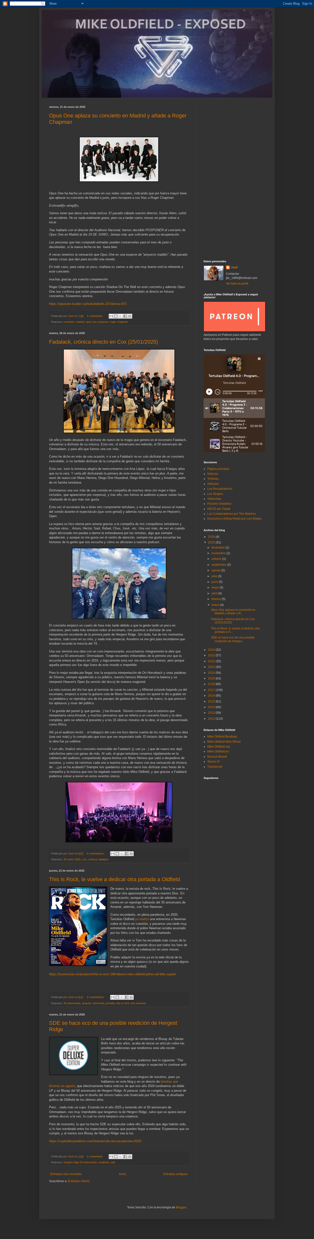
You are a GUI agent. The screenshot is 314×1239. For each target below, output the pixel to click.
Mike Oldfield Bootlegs (222, 736)
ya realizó (142, 919)
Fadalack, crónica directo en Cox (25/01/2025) (103, 342)
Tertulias (213, 478)
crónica (92, 859)
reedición (103, 1162)
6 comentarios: (96, 853)
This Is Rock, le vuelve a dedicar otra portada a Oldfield (114, 879)
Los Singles (215, 494)
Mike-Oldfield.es (218, 751)
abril (214, 593)
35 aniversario (72, 1003)
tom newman (138, 1003)
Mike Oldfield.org (218, 746)
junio (215, 582)
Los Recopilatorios (219, 488)
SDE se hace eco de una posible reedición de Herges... (233, 639)
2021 (212, 667)
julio (214, 576)
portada (110, 1003)
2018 (212, 684)
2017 (212, 690)
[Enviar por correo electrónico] (111, 316)
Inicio (122, 1174)
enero (215, 605)
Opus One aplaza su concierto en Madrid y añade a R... (233, 611)
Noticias (212, 474)
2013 (212, 712)
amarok (86, 1003)
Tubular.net (214, 766)
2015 (212, 701)
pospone (103, 321)
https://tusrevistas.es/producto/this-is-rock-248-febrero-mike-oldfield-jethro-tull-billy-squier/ (112, 974)
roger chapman (119, 321)
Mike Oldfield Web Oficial (224, 741)
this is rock (122, 1003)
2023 (212, 655)
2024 (212, 649)
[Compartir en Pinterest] (129, 316)
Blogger (181, 1207)
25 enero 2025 (72, 859)
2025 (212, 542)
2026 (212, 536)
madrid (80, 321)
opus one (91, 321)
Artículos (213, 484)
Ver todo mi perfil (237, 283)
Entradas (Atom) (79, 1181)
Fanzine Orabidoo (219, 503)
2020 (212, 673)
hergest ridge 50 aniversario (80, 1162)
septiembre (219, 564)
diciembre (218, 547)
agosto (216, 570)
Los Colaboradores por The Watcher (231, 513)
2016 (212, 695)
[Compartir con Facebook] (125, 316)
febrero (216, 599)
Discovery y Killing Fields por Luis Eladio (234, 518)
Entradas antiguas (175, 1174)
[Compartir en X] (120, 316)
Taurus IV (213, 761)
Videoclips (214, 499)
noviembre (218, 553)
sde (113, 1162)
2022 (212, 661)
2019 (212, 678)
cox (84, 859)
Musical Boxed (217, 756)
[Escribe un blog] (115, 316)
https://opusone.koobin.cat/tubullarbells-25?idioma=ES (88, 304)
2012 (212, 718)
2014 (212, 707)
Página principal (218, 469)
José (234, 267)
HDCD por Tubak (218, 509)
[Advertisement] (234, 178)
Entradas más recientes (66, 1174)
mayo (215, 587)
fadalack (103, 859)
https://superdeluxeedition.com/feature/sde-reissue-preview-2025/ (95, 1141)
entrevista (98, 1003)
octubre (216, 559)
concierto (69, 321)
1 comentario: (95, 315)
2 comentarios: (96, 997)
